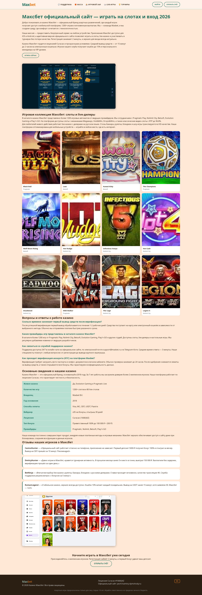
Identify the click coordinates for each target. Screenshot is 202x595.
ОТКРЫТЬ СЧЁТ (172, 4)
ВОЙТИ (157, 4)
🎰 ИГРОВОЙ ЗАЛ (93, 4)
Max (29, 4)
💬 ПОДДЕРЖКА (65, 4)
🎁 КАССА (79, 4)
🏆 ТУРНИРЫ (124, 4)
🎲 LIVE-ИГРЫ (110, 4)
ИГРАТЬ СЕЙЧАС (31, 55)
